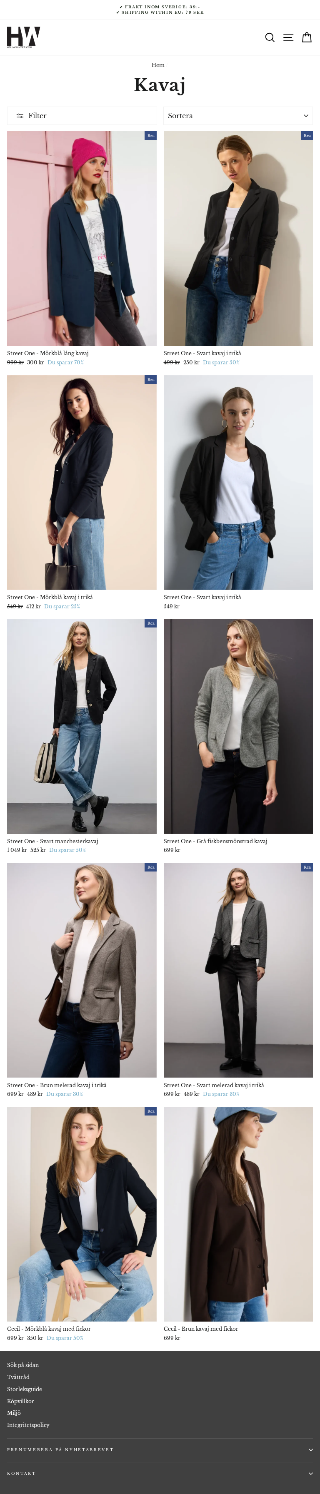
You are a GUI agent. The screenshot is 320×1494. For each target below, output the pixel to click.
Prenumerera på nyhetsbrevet (60, 1449)
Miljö (14, 1413)
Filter (37, 116)
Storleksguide (24, 1389)
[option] (160, 9)
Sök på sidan (23, 1365)
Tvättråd (18, 1377)
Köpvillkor (20, 1401)
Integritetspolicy (28, 1425)
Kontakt (21, 1473)
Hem (158, 65)
